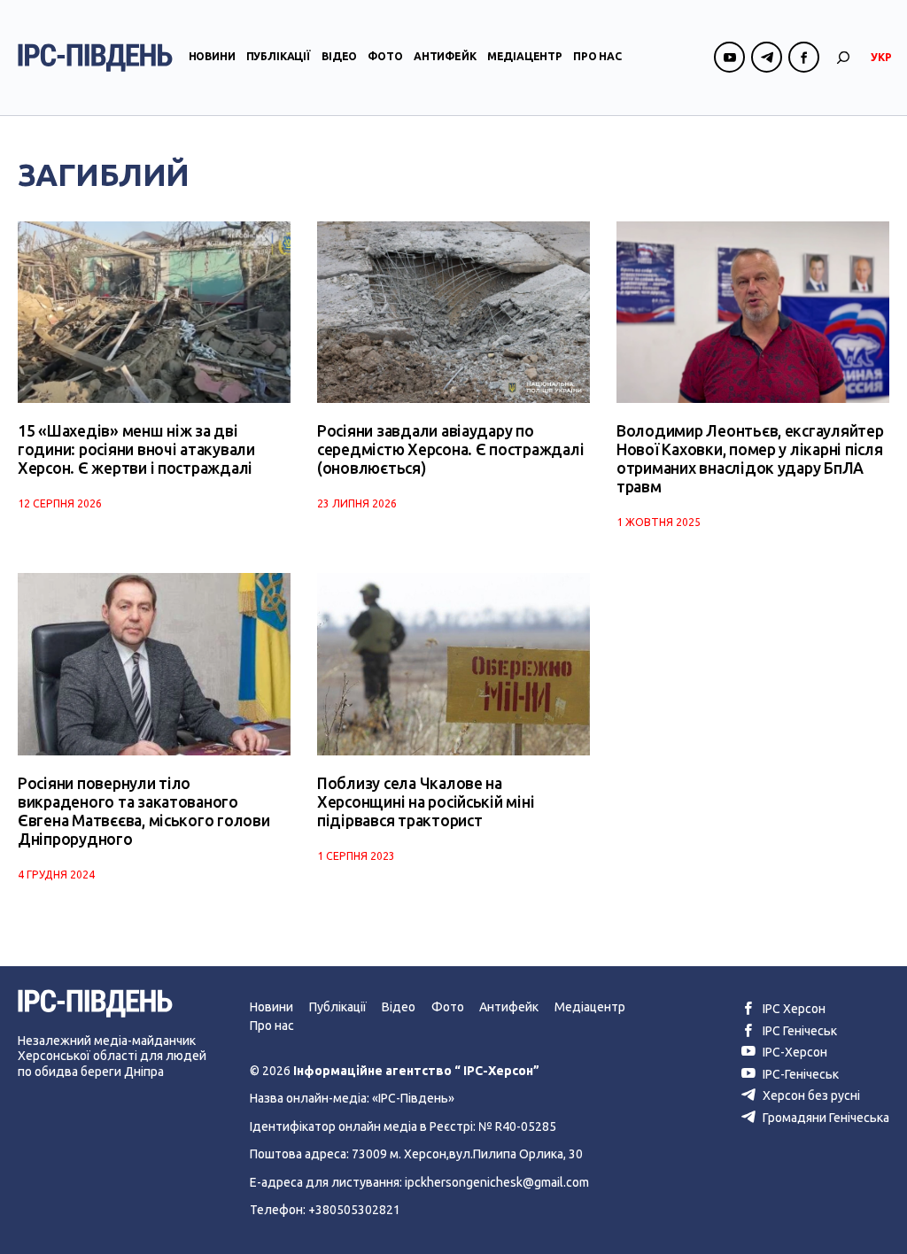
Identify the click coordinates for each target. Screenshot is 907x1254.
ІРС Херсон (793, 1009)
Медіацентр (524, 56)
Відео (339, 56)
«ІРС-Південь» (413, 1098)
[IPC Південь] (95, 57)
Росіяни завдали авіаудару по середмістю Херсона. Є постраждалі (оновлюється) (450, 449)
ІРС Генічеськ (798, 1031)
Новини (212, 56)
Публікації (278, 56)
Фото (385, 56)
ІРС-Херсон (793, 1052)
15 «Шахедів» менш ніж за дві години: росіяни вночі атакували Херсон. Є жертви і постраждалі (136, 449)
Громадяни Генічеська (824, 1118)
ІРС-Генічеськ (799, 1074)
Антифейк (445, 56)
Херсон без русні (810, 1095)
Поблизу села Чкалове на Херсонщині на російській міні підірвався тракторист (425, 802)
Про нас (597, 56)
